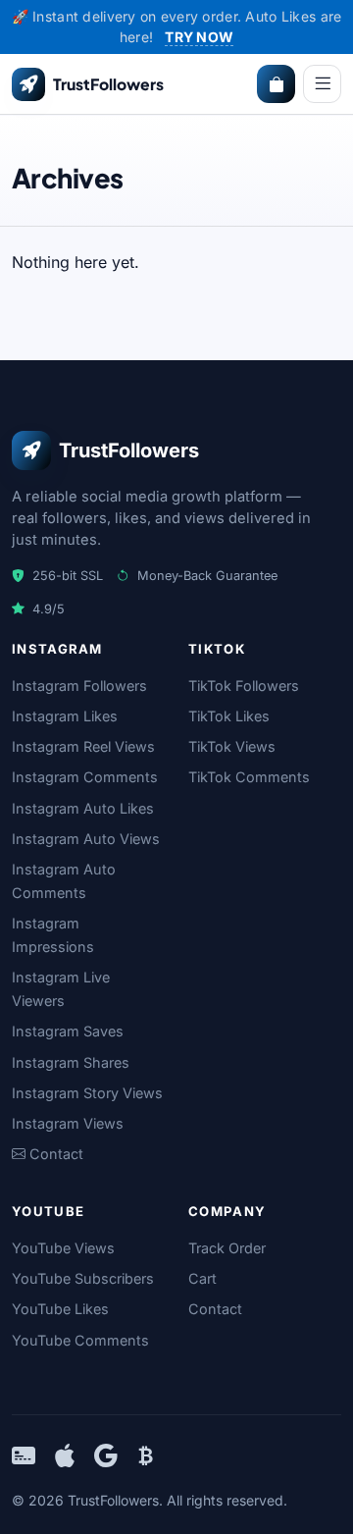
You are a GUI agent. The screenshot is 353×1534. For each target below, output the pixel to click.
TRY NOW (199, 36)
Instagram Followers (79, 685)
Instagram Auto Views (86, 838)
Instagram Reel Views (83, 746)
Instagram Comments (85, 776)
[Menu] (322, 84)
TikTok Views (232, 746)
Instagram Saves (68, 1031)
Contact (215, 1308)
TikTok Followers (243, 685)
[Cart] (276, 84)
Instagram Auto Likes (83, 808)
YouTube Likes (60, 1308)
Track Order (227, 1248)
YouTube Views (63, 1248)
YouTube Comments (80, 1340)
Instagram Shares (70, 1062)
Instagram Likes (65, 716)
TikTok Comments (249, 776)
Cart (202, 1278)
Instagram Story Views (87, 1092)
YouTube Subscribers (83, 1278)
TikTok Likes (229, 716)
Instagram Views (68, 1123)
